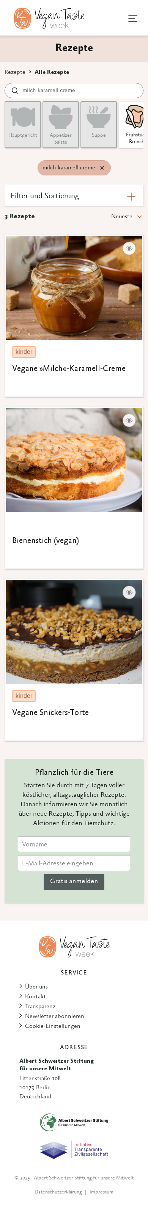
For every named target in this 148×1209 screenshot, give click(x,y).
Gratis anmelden (74, 881)
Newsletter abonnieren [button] (54, 1016)
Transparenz (40, 1007)
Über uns (36, 987)
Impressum (101, 1192)
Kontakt (35, 997)
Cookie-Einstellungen (52, 1026)
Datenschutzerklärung (58, 1192)
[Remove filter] (102, 168)
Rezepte (15, 72)
